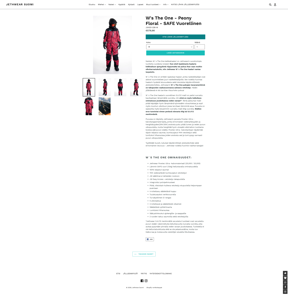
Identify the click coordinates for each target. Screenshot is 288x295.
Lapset (140, 4)
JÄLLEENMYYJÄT (130, 273)
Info (165, 4)
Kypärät (121, 4)
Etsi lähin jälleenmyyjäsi (175, 37)
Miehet (101, 4)
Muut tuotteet (152, 4)
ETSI (118, 273)
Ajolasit (131, 4)
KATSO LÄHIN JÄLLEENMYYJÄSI (185, 4)
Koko (148, 42)
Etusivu (92, 4)
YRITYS (144, 273)
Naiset (111, 4)
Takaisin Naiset (146, 254)
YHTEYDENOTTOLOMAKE (161, 273)
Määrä (197, 42)
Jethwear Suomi (20, 4)
